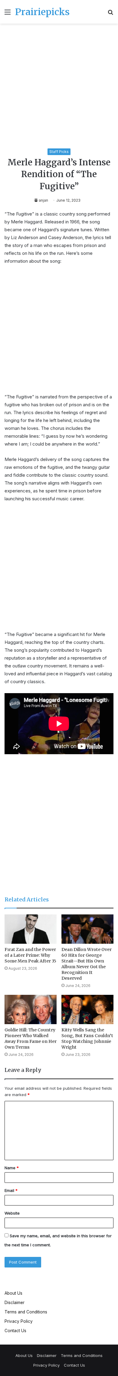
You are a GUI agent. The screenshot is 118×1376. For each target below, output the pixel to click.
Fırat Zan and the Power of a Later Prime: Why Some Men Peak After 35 (30, 955)
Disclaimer (15, 1302)
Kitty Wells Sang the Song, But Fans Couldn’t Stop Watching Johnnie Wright (87, 1038)
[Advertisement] (59, 87)
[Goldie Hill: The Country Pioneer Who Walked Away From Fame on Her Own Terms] (31, 1009)
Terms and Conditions (26, 1311)
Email (11, 1190)
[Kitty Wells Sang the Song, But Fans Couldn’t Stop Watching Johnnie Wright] (87, 1009)
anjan (43, 200)
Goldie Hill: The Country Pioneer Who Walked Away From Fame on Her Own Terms (31, 1038)
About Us (13, 1293)
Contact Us (15, 1330)
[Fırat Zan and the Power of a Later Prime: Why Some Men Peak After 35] (31, 929)
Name (12, 1167)
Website (12, 1213)
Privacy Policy (19, 1321)
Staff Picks (59, 151)
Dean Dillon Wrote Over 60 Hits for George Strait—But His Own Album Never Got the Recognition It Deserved (86, 964)
